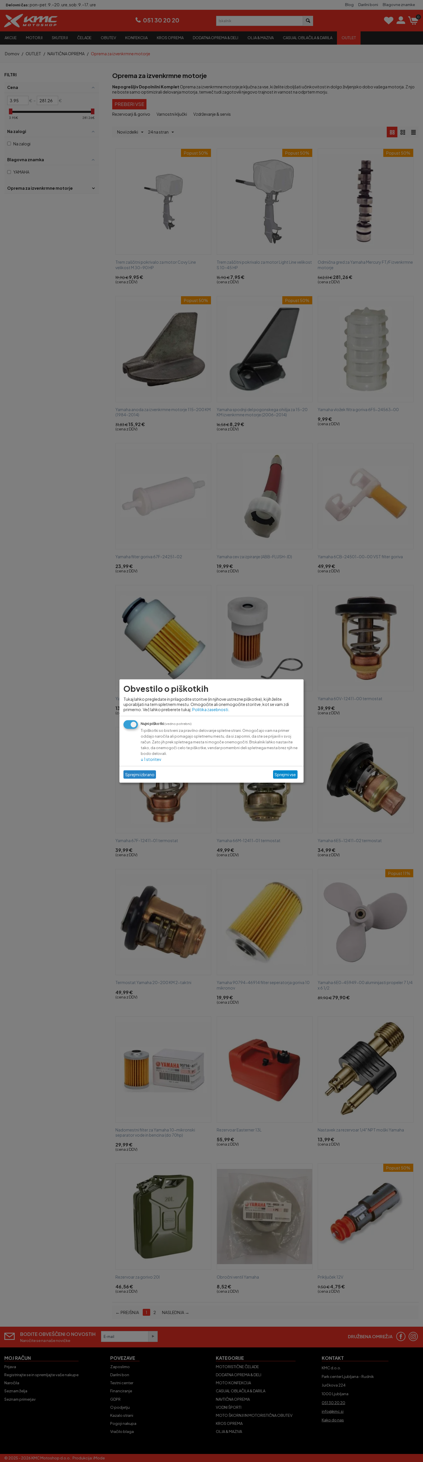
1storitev (151, 759)
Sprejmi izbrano (140, 774)
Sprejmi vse (285, 774)
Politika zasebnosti (210, 709)
